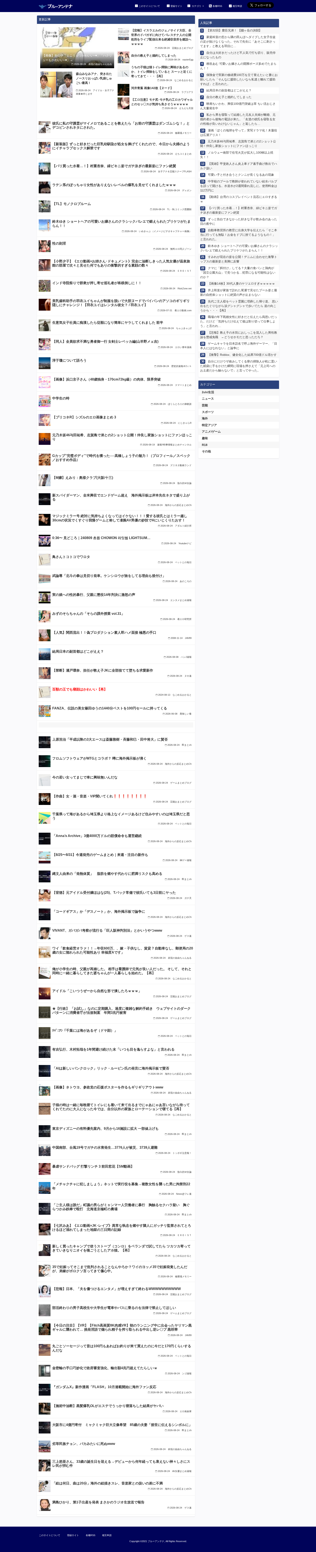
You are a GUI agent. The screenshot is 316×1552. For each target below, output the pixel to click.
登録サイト (176, 6)
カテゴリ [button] (196, 6)
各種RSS (217, 6)
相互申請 (237, 6)
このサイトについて (149, 6)
